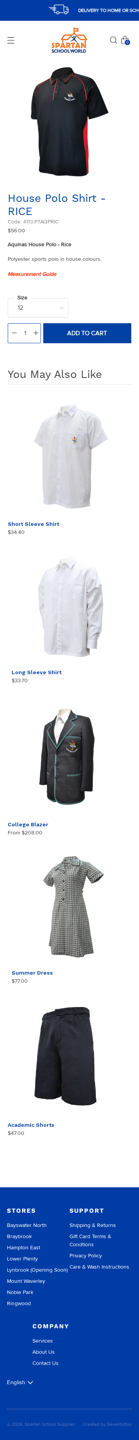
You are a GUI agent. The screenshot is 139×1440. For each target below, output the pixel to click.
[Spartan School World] (69, 40)
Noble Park (20, 1292)
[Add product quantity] (36, 333)
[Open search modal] (113, 40)
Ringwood (19, 1303)
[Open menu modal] (10, 40)
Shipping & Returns (93, 1225)
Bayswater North (27, 1225)
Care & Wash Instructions (99, 1267)
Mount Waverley (26, 1281)
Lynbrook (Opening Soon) (37, 1270)
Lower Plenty (22, 1258)
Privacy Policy (86, 1255)
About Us (43, 1352)
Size (22, 297)
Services (42, 1341)
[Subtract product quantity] (14, 333)
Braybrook (19, 1236)
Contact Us (45, 1363)
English (16, 1382)
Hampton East (23, 1247)
